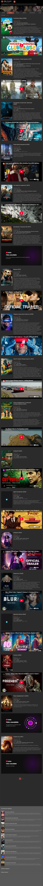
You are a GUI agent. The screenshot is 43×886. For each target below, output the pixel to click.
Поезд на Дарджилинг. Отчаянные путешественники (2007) (22, 403)
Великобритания (22, 108)
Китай (22, 22)
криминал (24, 364)
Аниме (40, 12)
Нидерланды (21, 64)
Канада (36, 63)
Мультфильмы (32, 12)
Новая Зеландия (28, 63)
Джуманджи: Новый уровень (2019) (22, 59)
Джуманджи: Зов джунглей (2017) (22, 226)
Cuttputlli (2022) (17, 451)
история (31, 742)
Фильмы (17, 12)
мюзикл (22, 23)
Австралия (23, 63)
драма (17, 409)
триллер (20, 275)
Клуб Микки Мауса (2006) (20, 18)
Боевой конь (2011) (18, 736)
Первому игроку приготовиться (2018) (23, 314)
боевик (20, 65)
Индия (20, 22)
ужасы (17, 109)
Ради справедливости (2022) (20, 696)
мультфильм (18, 23)
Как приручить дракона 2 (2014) (21, 185)
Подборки (10, 12)
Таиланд (33, 63)
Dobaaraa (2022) (17, 532)
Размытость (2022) (18, 573)
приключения (33, 23)
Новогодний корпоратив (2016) (21, 144)
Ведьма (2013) (17, 269)
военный (28, 742)
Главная (3, 12)
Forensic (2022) (17, 655)
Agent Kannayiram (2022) (19, 491)
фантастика (18, 319)
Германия (32, 108)
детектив (21, 456)
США (17, 22)
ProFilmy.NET (3, 15)
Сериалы (24, 12)
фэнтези (25, 23)
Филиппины (26, 22)
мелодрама (24, 275)
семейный (35, 191)
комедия (28, 23)
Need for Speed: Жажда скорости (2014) (23, 359)
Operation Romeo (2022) (19, 614)
